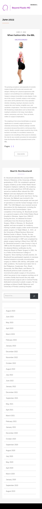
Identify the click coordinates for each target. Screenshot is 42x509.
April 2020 (9, 468)
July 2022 (9, 375)
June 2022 (10, 381)
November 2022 (12, 357)
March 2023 (10, 334)
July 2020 (9, 456)
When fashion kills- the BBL (21, 35)
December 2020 (12, 433)
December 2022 (12, 351)
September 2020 (12, 445)
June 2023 (10, 317)
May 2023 (9, 322)
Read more (21, 154)
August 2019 (10, 491)
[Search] (34, 296)
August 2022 (10, 369)
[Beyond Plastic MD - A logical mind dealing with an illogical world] (16, 9)
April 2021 (9, 410)
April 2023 (9, 328)
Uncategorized (21, 40)
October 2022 (11, 363)
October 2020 (11, 439)
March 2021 (10, 415)
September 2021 (12, 398)
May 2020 (9, 462)
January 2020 (11, 479)
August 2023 (10, 311)
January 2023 (11, 346)
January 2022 (11, 386)
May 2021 (9, 404)
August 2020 (10, 450)
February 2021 (11, 421)
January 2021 (11, 427)
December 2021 (12, 392)
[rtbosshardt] (21, 45)
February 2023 (11, 340)
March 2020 (10, 474)
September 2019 (12, 485)
